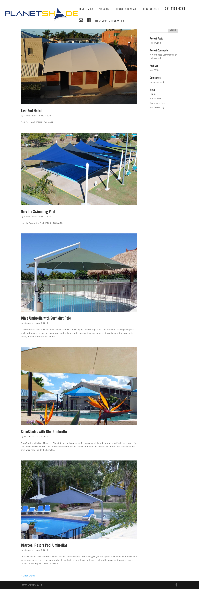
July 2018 (154, 70)
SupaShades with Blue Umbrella (44, 431)
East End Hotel (31, 110)
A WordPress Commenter (162, 54)
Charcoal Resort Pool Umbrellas (44, 545)
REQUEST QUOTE (151, 9)
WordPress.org (157, 107)
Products (104, 9)
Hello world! (155, 42)
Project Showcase (126, 9)
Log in (153, 94)
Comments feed (157, 103)
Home (81, 9)
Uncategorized (157, 82)
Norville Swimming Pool (38, 211)
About (91, 9)
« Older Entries (28, 575)
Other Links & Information (109, 21)
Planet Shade (30, 115)
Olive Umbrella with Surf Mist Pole (46, 318)
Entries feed (156, 98)
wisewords (29, 323)
